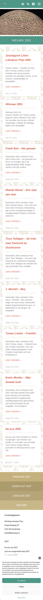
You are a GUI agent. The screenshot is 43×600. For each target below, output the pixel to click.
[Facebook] (33, 4)
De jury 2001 (13, 428)
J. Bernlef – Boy (15, 289)
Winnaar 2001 (14, 104)
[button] (40, 558)
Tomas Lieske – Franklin (21, 333)
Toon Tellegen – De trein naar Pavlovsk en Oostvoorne (21, 243)
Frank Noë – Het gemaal (20, 148)
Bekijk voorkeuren (21, 593)
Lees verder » (13, 87)
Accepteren (21, 580)
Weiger (21, 587)
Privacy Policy (21, 597)
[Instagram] (39, 4)
